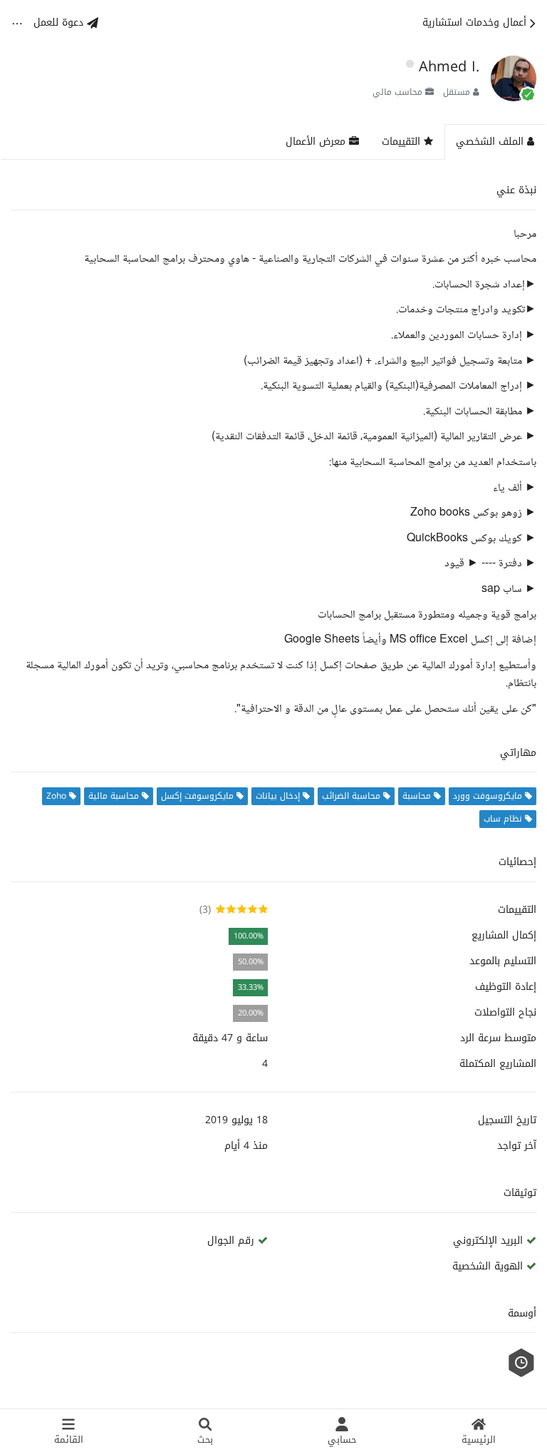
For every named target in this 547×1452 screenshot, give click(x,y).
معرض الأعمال (317, 141)
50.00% (251, 961)
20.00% (251, 1013)
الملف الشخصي (491, 141)
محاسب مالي (397, 92)
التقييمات (403, 141)
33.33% (251, 987)
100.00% (249, 936)
